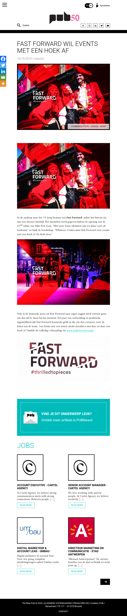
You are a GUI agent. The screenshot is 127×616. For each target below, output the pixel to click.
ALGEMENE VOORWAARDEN (58, 603)
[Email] (3, 77)
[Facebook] (83, 25)
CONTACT (63, 611)
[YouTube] (108, 25)
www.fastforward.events (80, 330)
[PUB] (64, 19)
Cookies (94, 603)
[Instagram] (89, 25)
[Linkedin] (3, 71)
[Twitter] (101, 25)
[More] (3, 84)
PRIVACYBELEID (81, 603)
